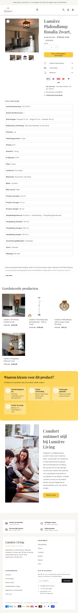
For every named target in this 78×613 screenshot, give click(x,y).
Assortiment (42, 540)
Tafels (40, 548)
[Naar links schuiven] (7, 57)
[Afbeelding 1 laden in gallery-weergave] (12, 57)
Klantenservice (11, 570)
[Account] (68, 10)
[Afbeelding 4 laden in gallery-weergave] (31, 57)
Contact (8, 575)
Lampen (41, 552)
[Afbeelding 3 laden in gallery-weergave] (25, 57)
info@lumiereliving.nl (47, 586)
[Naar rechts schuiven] (37, 57)
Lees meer (9, 275)
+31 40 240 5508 (46, 588)
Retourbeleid (53, 603)
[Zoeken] (63, 10)
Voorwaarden (44, 603)
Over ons (8, 594)
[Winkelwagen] (73, 10)
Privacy (36, 603)
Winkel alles (51, 495)
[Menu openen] (37, 10)
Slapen (40, 560)
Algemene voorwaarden (13, 590)
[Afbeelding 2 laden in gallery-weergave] (18, 57)
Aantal (46, 43)
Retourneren (9, 582)
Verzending (9, 578)
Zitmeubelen (42, 544)
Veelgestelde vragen (12, 586)
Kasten (40, 556)
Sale (39, 564)
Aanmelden (67, 581)
